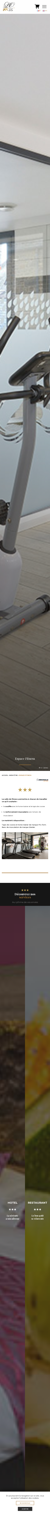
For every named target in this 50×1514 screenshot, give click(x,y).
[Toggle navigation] (44, 7)
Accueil (5, 775)
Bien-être (13, 775)
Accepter (25, 1509)
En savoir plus (25, 1503)
